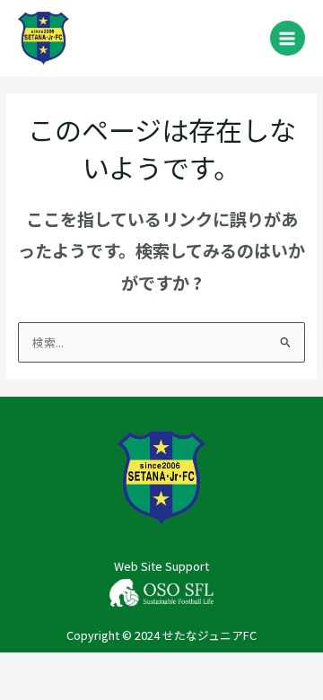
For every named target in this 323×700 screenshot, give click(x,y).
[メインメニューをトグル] (287, 38)
